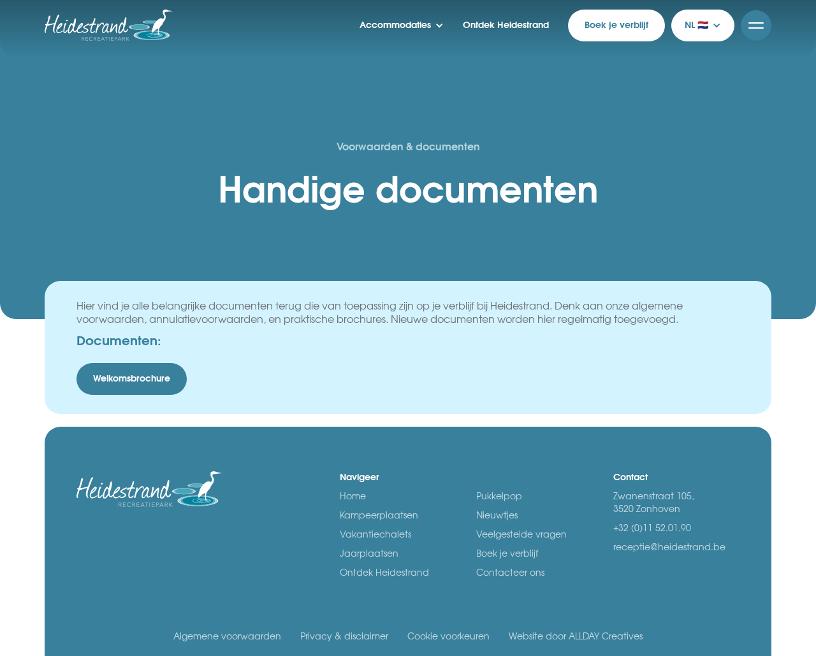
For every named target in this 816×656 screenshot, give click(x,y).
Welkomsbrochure (131, 378)
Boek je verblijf (616, 25)
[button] (402, 25)
